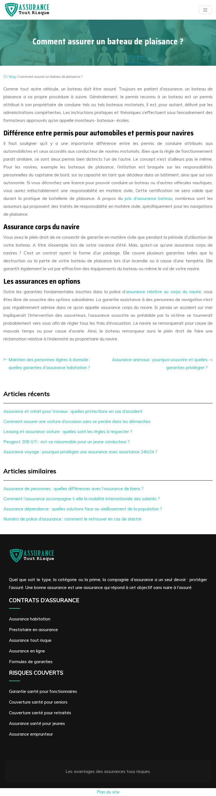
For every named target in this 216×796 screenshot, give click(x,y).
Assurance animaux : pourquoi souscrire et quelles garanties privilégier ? (160, 363)
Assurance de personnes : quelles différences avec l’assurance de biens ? (73, 488)
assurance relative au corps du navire (163, 291)
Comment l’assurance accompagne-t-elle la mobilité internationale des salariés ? (81, 498)
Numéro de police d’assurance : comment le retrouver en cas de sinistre (72, 519)
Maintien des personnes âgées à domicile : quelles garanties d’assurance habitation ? (49, 363)
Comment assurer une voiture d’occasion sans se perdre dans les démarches (76, 421)
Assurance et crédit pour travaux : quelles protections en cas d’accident (72, 411)
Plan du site (108, 792)
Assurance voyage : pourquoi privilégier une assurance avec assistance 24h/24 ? (80, 451)
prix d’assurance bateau (149, 198)
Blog (12, 77)
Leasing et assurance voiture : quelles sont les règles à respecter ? (67, 431)
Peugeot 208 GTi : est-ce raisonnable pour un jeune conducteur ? (66, 441)
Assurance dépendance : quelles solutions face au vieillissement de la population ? (82, 508)
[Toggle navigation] (205, 10)
